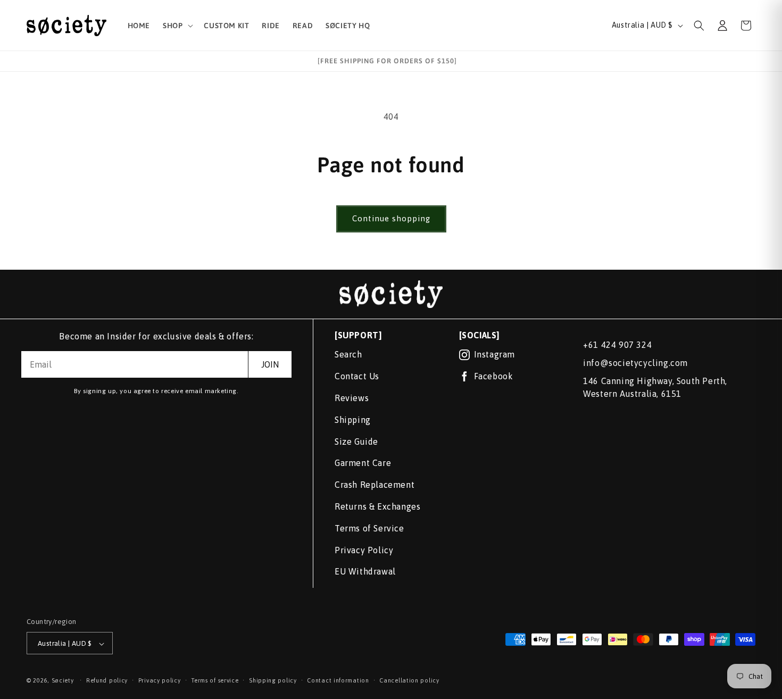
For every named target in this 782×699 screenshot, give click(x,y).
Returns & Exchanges (377, 506)
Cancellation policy (409, 680)
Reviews (352, 398)
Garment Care (363, 463)
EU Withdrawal (365, 571)
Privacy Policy (364, 550)
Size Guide (356, 441)
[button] (176, 25)
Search (348, 354)
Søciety (63, 681)
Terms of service (214, 680)
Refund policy (107, 680)
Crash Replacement (374, 484)
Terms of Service (369, 528)
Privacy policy (159, 680)
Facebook (493, 376)
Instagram (494, 354)
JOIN (270, 364)
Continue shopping (391, 218)
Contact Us (357, 376)
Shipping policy (273, 680)
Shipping (353, 420)
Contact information (338, 680)
